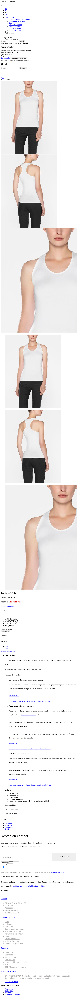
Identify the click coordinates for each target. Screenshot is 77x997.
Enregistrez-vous (15, 30)
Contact (8, 936)
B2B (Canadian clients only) (17, 967)
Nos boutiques (11, 957)
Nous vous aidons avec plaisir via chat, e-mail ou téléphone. (30, 701)
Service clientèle (8, 917)
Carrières (9, 955)
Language (5, 862)
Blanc (7, 646)
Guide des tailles (12, 910)
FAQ (7, 922)
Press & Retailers (8, 972)
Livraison (9, 927)
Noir (6, 648)
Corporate (5, 948)
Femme (4, 899)
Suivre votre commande (15, 929)
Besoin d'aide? (14, 696)
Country (4, 864)
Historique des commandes (19, 19)
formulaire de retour (28, 715)
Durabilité (9, 952)
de (6, 9)
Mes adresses (14, 26)
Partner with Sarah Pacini (16, 962)
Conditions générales (14, 944)
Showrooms (10, 960)
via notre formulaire (42, 978)
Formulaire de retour (17, 21)
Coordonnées (14, 23)
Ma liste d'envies (15, 25)
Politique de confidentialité (57, 872)
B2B (6, 965)
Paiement (9, 924)
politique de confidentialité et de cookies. (29, 886)
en (6, 14)
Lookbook (9, 906)
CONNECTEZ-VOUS (14, 976)
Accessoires (10, 908)
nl (5, 10)
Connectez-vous (15, 28)
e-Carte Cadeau (12, 913)
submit (22, 41)
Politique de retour (13, 931)
